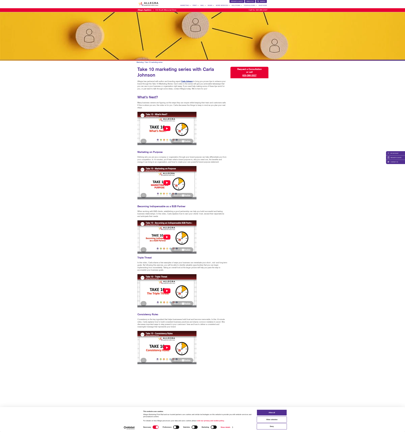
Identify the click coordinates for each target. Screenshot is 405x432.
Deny (272, 426)
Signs (210, 5)
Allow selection (271, 419)
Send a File (250, 1)
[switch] (176, 427)
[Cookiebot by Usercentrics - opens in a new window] (129, 427)
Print (195, 5)
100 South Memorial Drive (157, 10)
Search (262, 1)
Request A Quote (237, 1)
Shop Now (263, 5)
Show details (225, 427)
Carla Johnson (187, 81)
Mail (202, 5)
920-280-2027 (261, 10)
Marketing (184, 5)
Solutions (236, 5)
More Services (222, 5)
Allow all (272, 412)
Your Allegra (249, 5)
